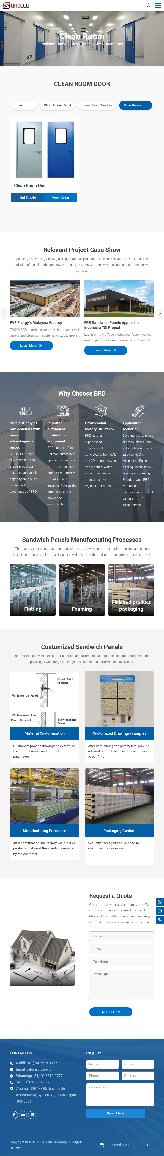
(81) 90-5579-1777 (42, 1063)
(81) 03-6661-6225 (36, 1082)
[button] (4, 314)
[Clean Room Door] (44, 149)
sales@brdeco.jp (38, 1069)
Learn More (28, 345)
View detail (61, 197)
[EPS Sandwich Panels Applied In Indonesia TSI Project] (119, 298)
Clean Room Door (136, 105)
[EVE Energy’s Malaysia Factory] (45, 298)
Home (61, 44)
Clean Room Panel (57, 105)
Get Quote (27, 197)
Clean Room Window (97, 105)
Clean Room (24, 105)
